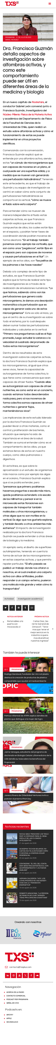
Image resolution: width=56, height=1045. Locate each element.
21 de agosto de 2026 (27, 843)
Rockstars (38, 102)
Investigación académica (30, 599)
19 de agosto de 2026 (27, 888)
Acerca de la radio (15, 992)
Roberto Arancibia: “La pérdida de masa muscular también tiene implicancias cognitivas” (34, 895)
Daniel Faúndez (12, 40)
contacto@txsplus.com (20, 967)
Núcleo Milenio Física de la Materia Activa (27, 114)
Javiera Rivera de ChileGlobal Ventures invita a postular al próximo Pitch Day (26, 797)
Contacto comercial (15, 996)
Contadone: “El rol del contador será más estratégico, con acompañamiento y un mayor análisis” (34, 867)
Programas (10, 37)
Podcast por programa (17, 999)
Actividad (9, 599)
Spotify (9, 1015)
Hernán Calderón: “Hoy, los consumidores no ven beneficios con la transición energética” (33, 882)
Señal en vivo (12, 1003)
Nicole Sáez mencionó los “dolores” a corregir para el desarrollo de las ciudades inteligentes (34, 837)
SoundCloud (12, 1022)
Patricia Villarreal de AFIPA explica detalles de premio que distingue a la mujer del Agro (26, 717)
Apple (8, 1018)
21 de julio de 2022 (23, 37)
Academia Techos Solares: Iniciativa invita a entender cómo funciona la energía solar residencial (33, 852)
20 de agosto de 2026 (27, 858)
